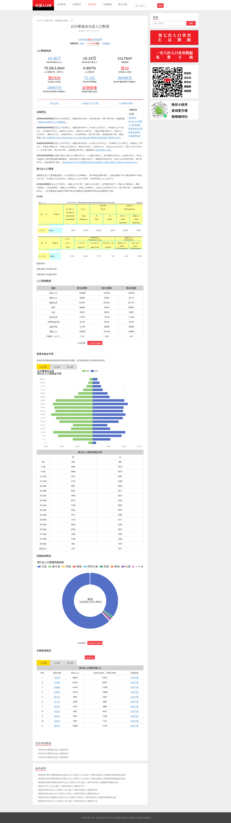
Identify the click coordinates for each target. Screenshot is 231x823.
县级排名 (92, 4)
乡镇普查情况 (134, 135)
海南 (82, 43)
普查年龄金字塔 (135, 128)
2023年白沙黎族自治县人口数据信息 (53, 757)
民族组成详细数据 (94, 643)
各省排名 (61, 4)
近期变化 (132, 117)
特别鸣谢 (147, 817)
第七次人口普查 (135, 121)
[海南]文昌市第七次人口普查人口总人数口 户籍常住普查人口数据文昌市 (68, 789)
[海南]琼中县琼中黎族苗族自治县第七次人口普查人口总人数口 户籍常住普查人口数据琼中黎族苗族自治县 (82, 774)
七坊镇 (57, 682)
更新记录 (140, 817)
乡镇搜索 (107, 4)
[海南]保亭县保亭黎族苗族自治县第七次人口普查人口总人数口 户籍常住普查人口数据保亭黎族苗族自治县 (82, 778)
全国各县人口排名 (61, 20)
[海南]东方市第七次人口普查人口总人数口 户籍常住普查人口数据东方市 (68, 801)
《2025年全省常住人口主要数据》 (52, 122)
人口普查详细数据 (94, 343)
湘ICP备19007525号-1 (105, 817)
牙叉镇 (57, 677)
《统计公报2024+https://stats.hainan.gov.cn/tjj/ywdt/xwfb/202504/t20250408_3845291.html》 (81, 137)
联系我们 (132, 817)
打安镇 (57, 692)
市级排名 (77, 4)
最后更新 (117, 817)
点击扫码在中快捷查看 (90, 39)
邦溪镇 (57, 687)
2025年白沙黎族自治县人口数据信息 (53, 749)
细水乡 (57, 696)
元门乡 (57, 701)
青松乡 (57, 716)
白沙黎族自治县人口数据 (90, 26)
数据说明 (124, 817)
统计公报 (122, 4)
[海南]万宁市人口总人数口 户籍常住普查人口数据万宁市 (61, 786)
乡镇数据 (106, 43)
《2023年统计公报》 (103, 149)
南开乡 (57, 706)
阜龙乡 (57, 711)
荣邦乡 (57, 725)
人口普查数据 (134, 124)
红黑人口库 (43, 5)
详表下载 (134, 677)
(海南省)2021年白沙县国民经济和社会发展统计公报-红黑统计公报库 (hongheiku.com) (100, 162)
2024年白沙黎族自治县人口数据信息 (53, 753)
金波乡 (57, 720)
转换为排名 (90, 657)
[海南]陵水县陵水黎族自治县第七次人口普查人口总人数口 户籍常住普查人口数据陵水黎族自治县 (78, 782)
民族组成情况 (134, 132)
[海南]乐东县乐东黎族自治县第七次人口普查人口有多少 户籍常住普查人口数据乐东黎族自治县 (77, 797)
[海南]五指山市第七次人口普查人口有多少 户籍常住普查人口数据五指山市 (68, 793)
